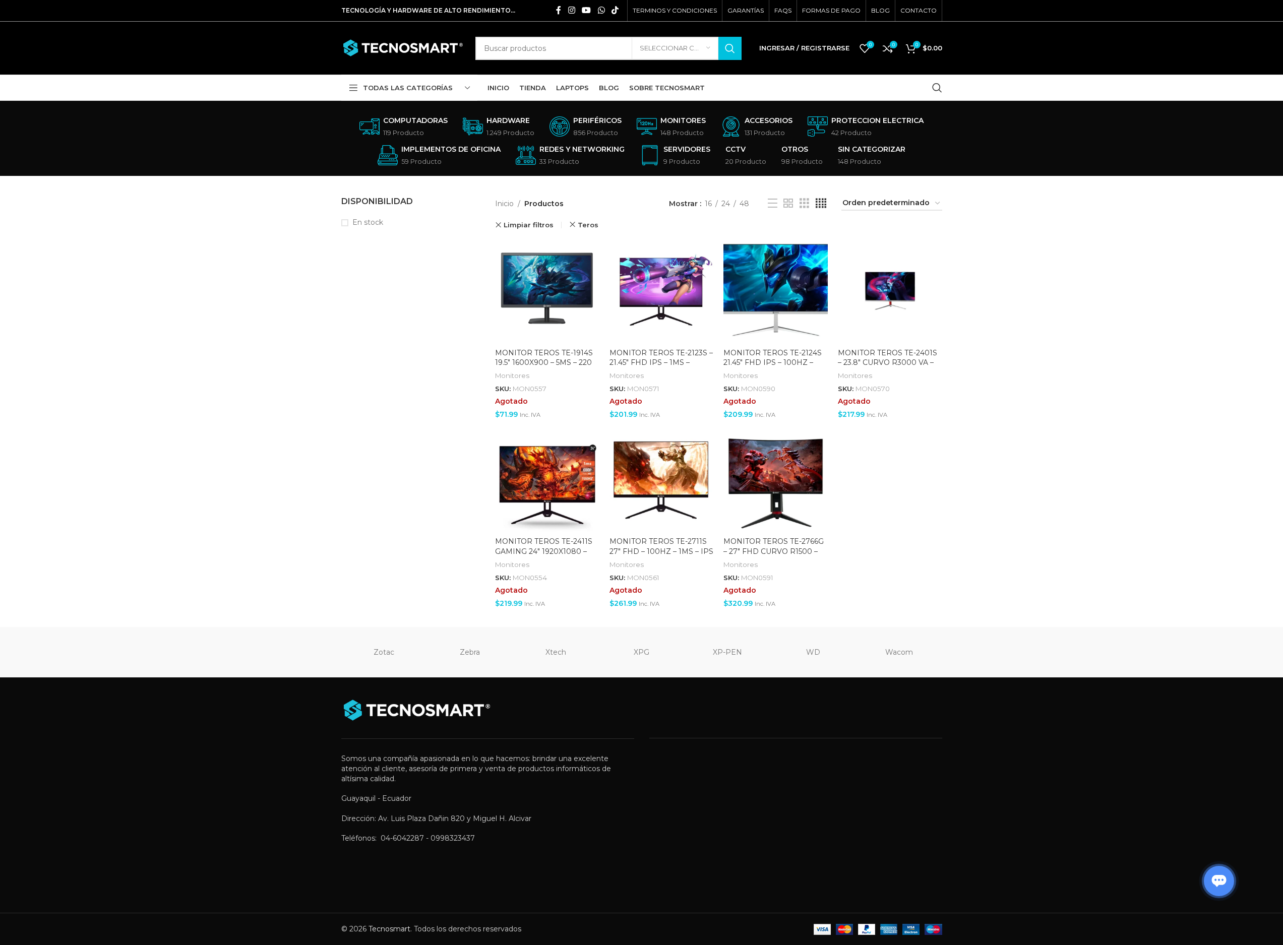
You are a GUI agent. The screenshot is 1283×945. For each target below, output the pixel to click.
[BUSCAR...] (730, 48)
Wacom (899, 652)
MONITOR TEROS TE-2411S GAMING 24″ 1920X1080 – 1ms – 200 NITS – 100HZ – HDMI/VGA (543, 556)
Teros (588, 225)
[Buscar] (937, 88)
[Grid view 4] (821, 203)
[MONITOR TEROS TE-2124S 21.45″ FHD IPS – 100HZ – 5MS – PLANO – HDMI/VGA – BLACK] (775, 291)
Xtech (555, 652)
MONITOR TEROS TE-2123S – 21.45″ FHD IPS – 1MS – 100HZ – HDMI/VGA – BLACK (661, 367)
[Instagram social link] (571, 10)
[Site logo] (403, 47)
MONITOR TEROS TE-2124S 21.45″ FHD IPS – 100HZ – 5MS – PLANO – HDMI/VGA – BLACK (774, 367)
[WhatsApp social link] (601, 10)
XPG (641, 652)
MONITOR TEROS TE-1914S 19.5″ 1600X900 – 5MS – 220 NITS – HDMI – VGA (544, 362)
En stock (367, 222)
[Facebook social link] (559, 10)
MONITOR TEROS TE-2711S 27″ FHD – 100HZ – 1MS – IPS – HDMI (661, 551)
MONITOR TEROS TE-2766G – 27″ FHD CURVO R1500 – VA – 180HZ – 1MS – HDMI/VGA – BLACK (773, 556)
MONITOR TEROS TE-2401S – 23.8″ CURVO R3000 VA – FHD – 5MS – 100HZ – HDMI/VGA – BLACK (887, 367)
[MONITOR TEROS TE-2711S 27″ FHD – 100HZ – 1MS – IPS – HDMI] (661, 480)
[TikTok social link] (615, 10)
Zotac (384, 652)
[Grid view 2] (788, 203)
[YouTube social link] (586, 10)
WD (813, 652)
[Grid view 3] (804, 203)
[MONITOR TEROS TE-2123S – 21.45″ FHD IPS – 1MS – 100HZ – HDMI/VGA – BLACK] (661, 291)
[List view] (772, 203)
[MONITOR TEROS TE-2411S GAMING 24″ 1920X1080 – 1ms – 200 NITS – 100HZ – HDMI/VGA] (547, 480)
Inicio (504, 203)
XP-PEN (727, 652)
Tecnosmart (389, 928)
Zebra (470, 652)
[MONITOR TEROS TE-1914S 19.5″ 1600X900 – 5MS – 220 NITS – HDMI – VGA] (547, 291)
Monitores (512, 375)
